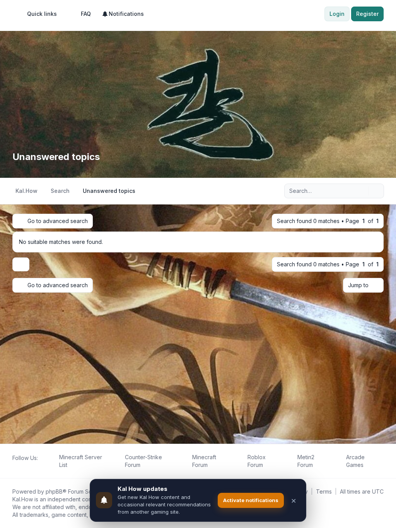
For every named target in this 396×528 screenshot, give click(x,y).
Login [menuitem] (337, 13)
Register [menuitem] (367, 13)
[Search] (362, 191)
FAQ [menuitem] (86, 13)
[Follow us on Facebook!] (13, 466)
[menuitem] (38, 14)
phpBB (54, 491)
